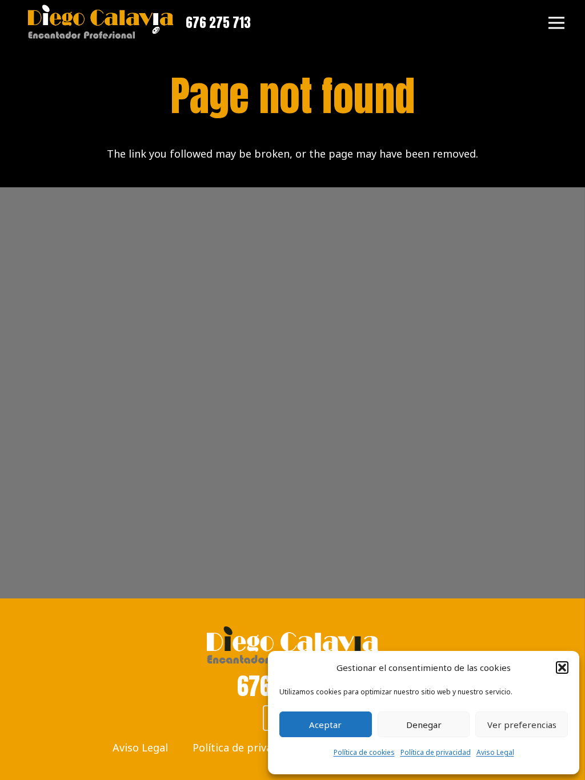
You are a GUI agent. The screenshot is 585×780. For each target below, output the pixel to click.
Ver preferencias (521, 724)
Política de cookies (364, 752)
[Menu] (556, 23)
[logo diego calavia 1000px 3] (100, 23)
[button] (562, 667)
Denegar (424, 724)
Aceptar (325, 724)
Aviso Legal (495, 752)
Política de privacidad (435, 752)
